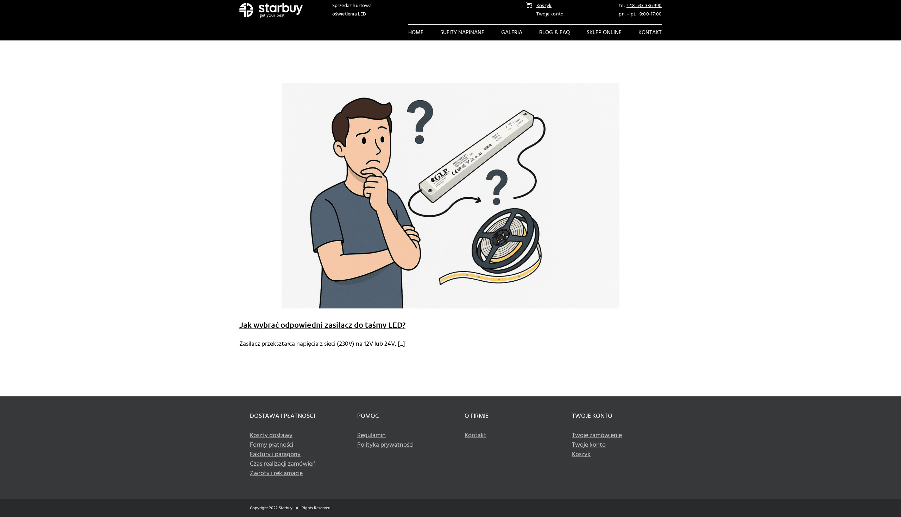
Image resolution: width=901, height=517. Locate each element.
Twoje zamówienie (597, 435)
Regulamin (371, 435)
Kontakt (475, 435)
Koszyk (544, 6)
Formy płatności (271, 445)
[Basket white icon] (529, 5)
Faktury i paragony (275, 454)
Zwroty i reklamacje (276, 473)
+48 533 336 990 (644, 6)
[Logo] (271, 6)
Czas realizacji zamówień (283, 464)
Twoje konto (549, 14)
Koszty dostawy (271, 435)
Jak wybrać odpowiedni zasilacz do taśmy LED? (322, 325)
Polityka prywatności (385, 445)
